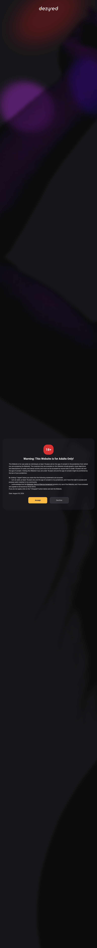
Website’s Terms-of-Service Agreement (40, 484)
